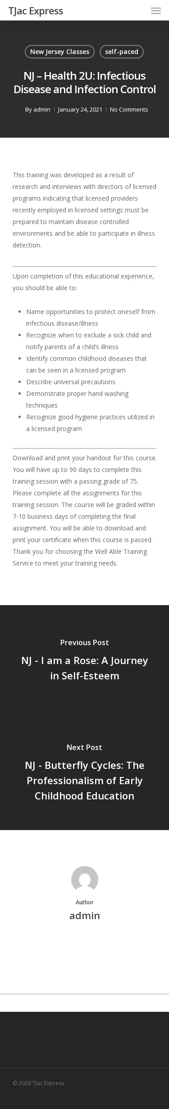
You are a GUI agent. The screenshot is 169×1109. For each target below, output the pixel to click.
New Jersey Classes (59, 51)
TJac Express (35, 10)
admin (41, 109)
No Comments (129, 109)
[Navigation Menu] (156, 10)
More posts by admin (84, 946)
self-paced (121, 51)
